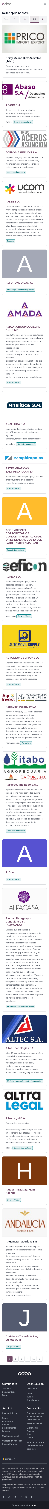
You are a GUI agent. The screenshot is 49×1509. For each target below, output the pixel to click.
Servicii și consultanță (23, 122)
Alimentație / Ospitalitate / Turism (20, 290)
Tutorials (6, 1388)
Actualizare (7, 1421)
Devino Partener (10, 1444)
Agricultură (26, 743)
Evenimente (32, 1428)
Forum (5, 1395)
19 (33, 1359)
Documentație (9, 1392)
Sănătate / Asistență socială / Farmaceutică (24, 1081)
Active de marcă (34, 1416)
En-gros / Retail (13, 382)
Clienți (30, 1437)
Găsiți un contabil (10, 1436)
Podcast (30, 1431)
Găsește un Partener (12, 1441)
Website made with (21, 1505)
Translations (33, 1400)
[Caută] (14, 19)
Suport (5, 1418)
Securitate (31, 1449)
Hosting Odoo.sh (10, 1413)
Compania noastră (35, 1413)
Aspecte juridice (34, 1442)
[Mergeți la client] (24, 90)
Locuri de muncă (34, 1423)
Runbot (30, 1397)
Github (30, 1393)
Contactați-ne (33, 1420)
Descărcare (32, 1388)
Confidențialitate (35, 1445)
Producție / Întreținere (16, 172)
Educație (10, 241)
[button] (45, 4)
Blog (29, 1434)
